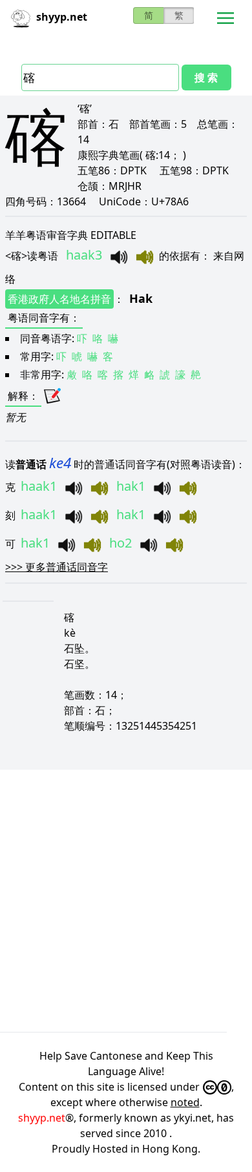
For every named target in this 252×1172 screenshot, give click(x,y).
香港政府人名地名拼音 (59, 299)
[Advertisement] (126, 901)
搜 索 (206, 77)
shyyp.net (41, 1118)
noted (185, 1102)
